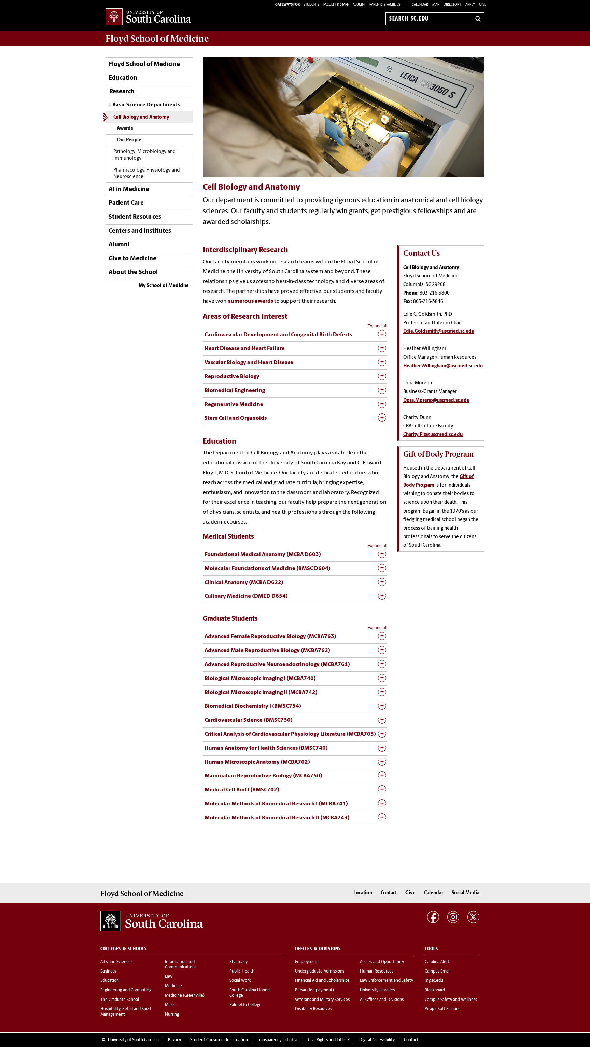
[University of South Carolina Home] (148, 17)
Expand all (377, 326)
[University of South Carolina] (151, 921)
